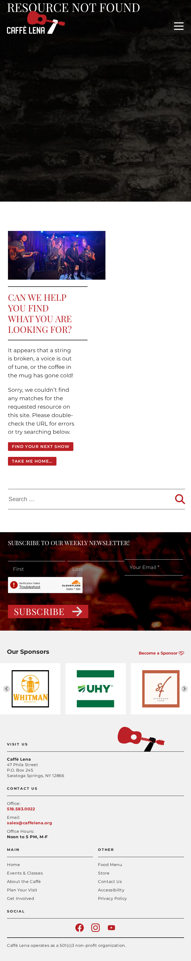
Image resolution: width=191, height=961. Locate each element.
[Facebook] (79, 930)
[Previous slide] (6, 689)
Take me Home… (32, 461)
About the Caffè (24, 881)
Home (13, 864)
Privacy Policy (112, 898)
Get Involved (20, 898)
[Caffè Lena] (36, 32)
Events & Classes (25, 873)
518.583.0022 (21, 809)
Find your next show (40, 446)
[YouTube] (111, 930)
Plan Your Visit (22, 890)
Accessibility (111, 890)
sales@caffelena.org (29, 823)
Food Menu (110, 864)
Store (103, 873)
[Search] (180, 499)
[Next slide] (184, 689)
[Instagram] (95, 930)
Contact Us (110, 881)
